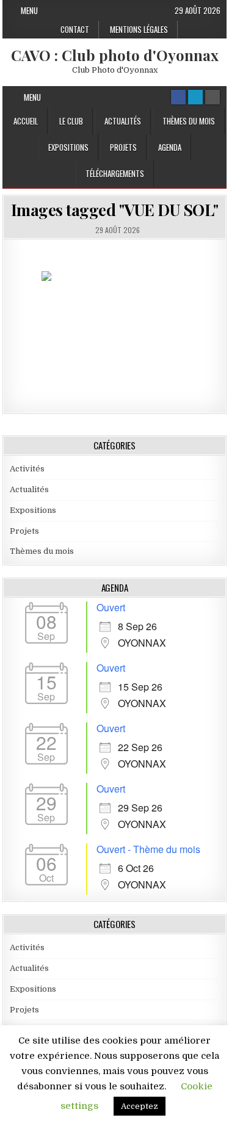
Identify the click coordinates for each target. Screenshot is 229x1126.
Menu (29, 10)
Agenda (169, 147)
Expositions (68, 147)
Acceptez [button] (139, 1106)
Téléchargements (114, 173)
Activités (27, 468)
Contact (74, 29)
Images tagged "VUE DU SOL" (115, 209)
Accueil (25, 121)
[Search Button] (212, 97)
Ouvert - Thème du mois (148, 849)
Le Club (71, 121)
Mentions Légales (139, 29)
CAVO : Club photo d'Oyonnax (115, 55)
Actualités (122, 121)
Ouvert (110, 607)
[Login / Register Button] (195, 97)
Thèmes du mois (188, 121)
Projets (123, 147)
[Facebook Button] (178, 97)
